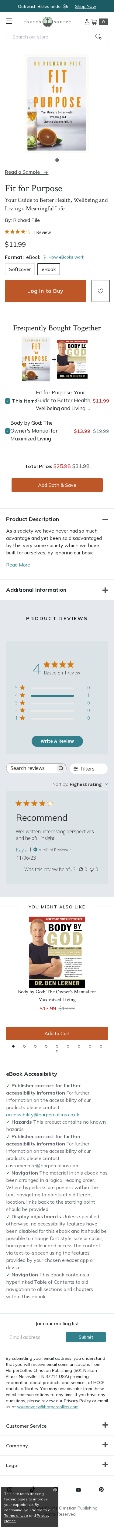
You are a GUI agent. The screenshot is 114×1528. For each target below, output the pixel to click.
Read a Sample (22, 172)
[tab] (13, 1046)
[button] (57, 160)
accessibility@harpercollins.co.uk (42, 1115)
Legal (12, 1465)
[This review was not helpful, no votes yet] (92, 869)
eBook (49, 269)
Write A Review (57, 741)
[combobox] (57, 36)
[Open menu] (9, 21)
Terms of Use (16, 1515)
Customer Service (26, 1426)
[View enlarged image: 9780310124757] (57, 103)
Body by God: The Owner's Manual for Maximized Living (34, 431)
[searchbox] (30, 768)
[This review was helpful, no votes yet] (81, 869)
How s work (66, 257)
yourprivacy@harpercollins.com (47, 1406)
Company (17, 1446)
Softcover (20, 269)
